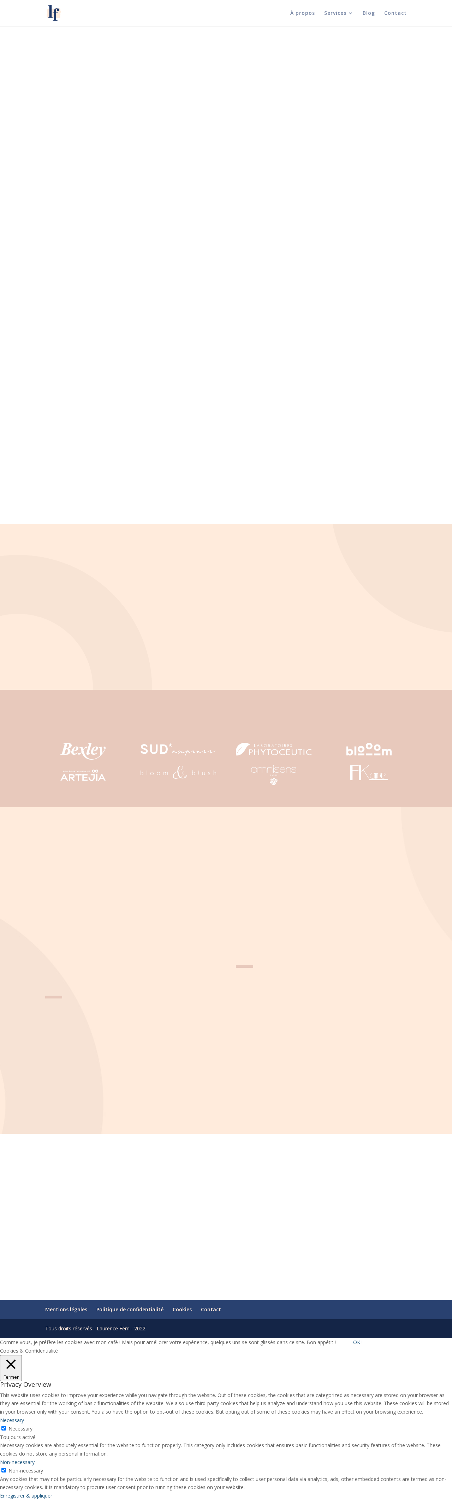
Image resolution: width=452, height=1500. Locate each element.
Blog (369, 13)
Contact (395, 13)
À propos (302, 13)
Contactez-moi (226, 1253)
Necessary (20, 1428)
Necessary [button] (12, 1420)
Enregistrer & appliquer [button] (26, 1495)
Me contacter (62, 178)
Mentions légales (66, 1309)
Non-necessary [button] (17, 1462)
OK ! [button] (358, 1342)
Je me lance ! (60, 247)
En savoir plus (61, 161)
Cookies (182, 1309)
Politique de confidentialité (129, 1309)
